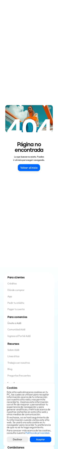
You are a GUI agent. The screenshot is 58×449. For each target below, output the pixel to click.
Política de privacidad (37, 432)
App (9, 296)
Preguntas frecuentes (19, 375)
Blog (9, 369)
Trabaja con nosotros (18, 362)
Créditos (12, 283)
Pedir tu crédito (15, 302)
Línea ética (13, 356)
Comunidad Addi (16, 329)
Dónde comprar (16, 289)
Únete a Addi (14, 323)
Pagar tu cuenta (16, 309)
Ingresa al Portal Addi (18, 335)
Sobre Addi (13, 349)
